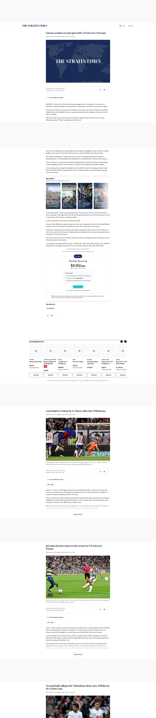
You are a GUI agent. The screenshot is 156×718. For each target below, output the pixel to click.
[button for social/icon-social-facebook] (104, 90)
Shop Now (36, 375)
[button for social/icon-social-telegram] (100, 90)
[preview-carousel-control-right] (107, 196)
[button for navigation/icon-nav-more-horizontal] (108, 90)
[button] (122, 25)
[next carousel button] (106, 578)
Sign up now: (49, 36)
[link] (34, 25)
